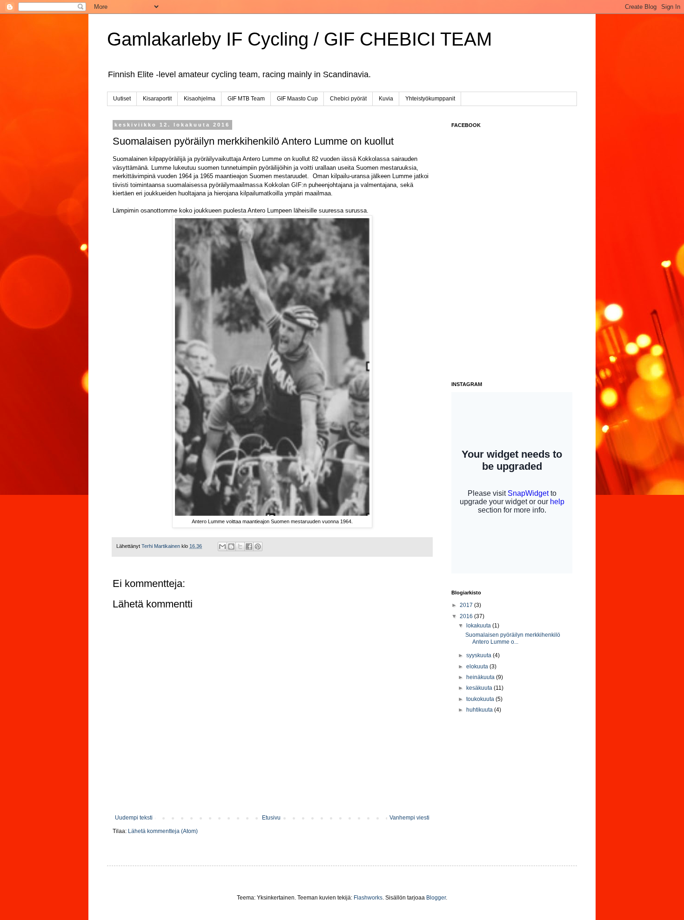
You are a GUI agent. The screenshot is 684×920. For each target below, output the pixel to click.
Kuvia (386, 98)
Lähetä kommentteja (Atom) (163, 831)
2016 (467, 616)
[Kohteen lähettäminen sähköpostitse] (222, 546)
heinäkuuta (481, 677)
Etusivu (271, 817)
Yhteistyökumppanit (430, 98)
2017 (467, 605)
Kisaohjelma (199, 98)
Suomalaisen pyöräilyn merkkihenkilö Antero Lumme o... (512, 638)
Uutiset (122, 98)
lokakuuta (479, 625)
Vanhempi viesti (409, 817)
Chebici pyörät (348, 98)
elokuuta (478, 666)
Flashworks (368, 897)
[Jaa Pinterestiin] (257, 546)
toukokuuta (481, 699)
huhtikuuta (480, 710)
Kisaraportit (157, 98)
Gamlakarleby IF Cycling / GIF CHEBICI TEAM (299, 39)
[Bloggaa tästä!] (231, 546)
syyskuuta (479, 655)
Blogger (436, 897)
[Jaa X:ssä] (240, 546)
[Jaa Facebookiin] (249, 546)
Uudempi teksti (134, 817)
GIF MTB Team (246, 98)
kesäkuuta (480, 688)
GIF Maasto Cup (297, 98)
